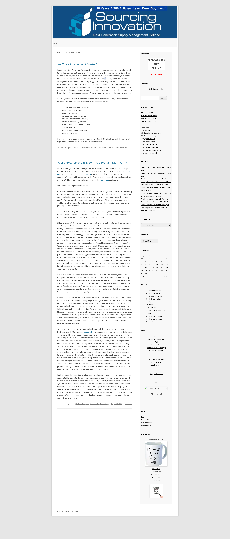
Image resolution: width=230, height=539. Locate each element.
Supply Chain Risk (150, 153)
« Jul (142, 276)
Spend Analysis (149, 139)
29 (142, 273)
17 (149, 267)
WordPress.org (146, 425)
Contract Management (152, 136)
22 (142, 270)
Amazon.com (156, 471)
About (156, 336)
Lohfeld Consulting (84, 174)
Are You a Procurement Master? (77, 64)
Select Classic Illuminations (151, 121)
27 (162, 270)
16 (146, 267)
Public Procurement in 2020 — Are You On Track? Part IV (92, 162)
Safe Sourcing (151, 307)
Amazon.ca (156, 469)
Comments (146, 423)
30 (146, 273)
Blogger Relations (156, 374)
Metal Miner (150, 305)
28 (167, 270)
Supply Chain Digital (153, 293)
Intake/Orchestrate (151, 147)
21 (167, 267)
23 (146, 270)
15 (142, 267)
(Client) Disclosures (156, 350)
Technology (104, 180)
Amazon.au (156, 480)
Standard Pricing (156, 365)
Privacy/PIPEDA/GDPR (156, 339)
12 (157, 264)
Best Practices (80, 147)
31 (149, 273)
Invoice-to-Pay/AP (150, 144)
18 (153, 267)
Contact (156, 382)
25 (153, 270)
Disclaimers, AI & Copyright (156, 348)
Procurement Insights (153, 290)
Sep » (166, 276)
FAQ (156, 342)
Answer (156, 397)
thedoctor (123, 147)
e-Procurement (149, 141)
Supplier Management (152, 133)
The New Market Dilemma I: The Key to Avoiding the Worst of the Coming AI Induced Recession (155, 208)
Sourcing (147, 130)
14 (167, 264)
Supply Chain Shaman (154, 316)
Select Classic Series (148, 119)
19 (157, 267)
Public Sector (94, 404)
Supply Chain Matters (153, 299)
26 (157, 270)
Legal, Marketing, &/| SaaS (154, 150)
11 (153, 264)
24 (149, 270)
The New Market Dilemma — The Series (155, 179)
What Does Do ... (156, 359)
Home (55, 44)
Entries (145, 420)
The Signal (149, 302)
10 (149, 264)
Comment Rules (156, 345)
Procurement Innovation (95, 147)
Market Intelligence (82, 404)
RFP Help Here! (156, 362)
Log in (143, 417)
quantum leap (89, 332)
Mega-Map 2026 (147, 113)
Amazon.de (156, 477)
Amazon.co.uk (156, 474)
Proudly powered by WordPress (68, 511)
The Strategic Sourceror (154, 296)
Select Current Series (149, 116)
